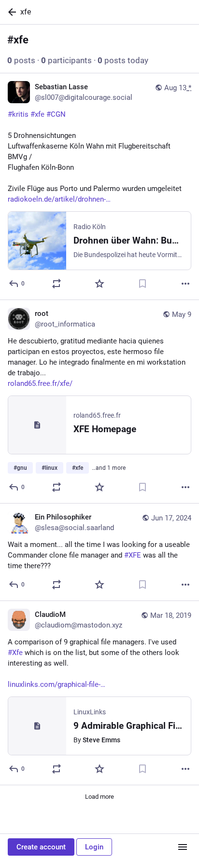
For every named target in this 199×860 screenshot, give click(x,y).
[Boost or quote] (56, 283)
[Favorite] (99, 283)
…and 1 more (109, 467)
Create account (41, 847)
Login (94, 847)
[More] (185, 283)
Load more (99, 796)
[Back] (10, 12)
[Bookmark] (142, 283)
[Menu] (182, 847)
